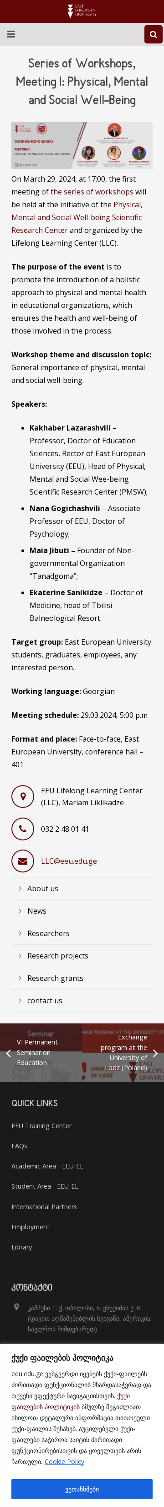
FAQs (19, 1145)
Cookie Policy (64, 1461)
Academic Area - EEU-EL (47, 1166)
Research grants (55, 978)
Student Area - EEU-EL (44, 1186)
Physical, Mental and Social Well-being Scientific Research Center (77, 217)
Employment (30, 1226)
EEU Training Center (41, 1125)
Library (21, 1247)
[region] (82, 1425)
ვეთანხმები (82, 1489)
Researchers (48, 933)
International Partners (44, 1206)
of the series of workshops (87, 192)
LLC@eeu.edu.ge (69, 861)
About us (42, 888)
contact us (44, 1001)
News (36, 911)
